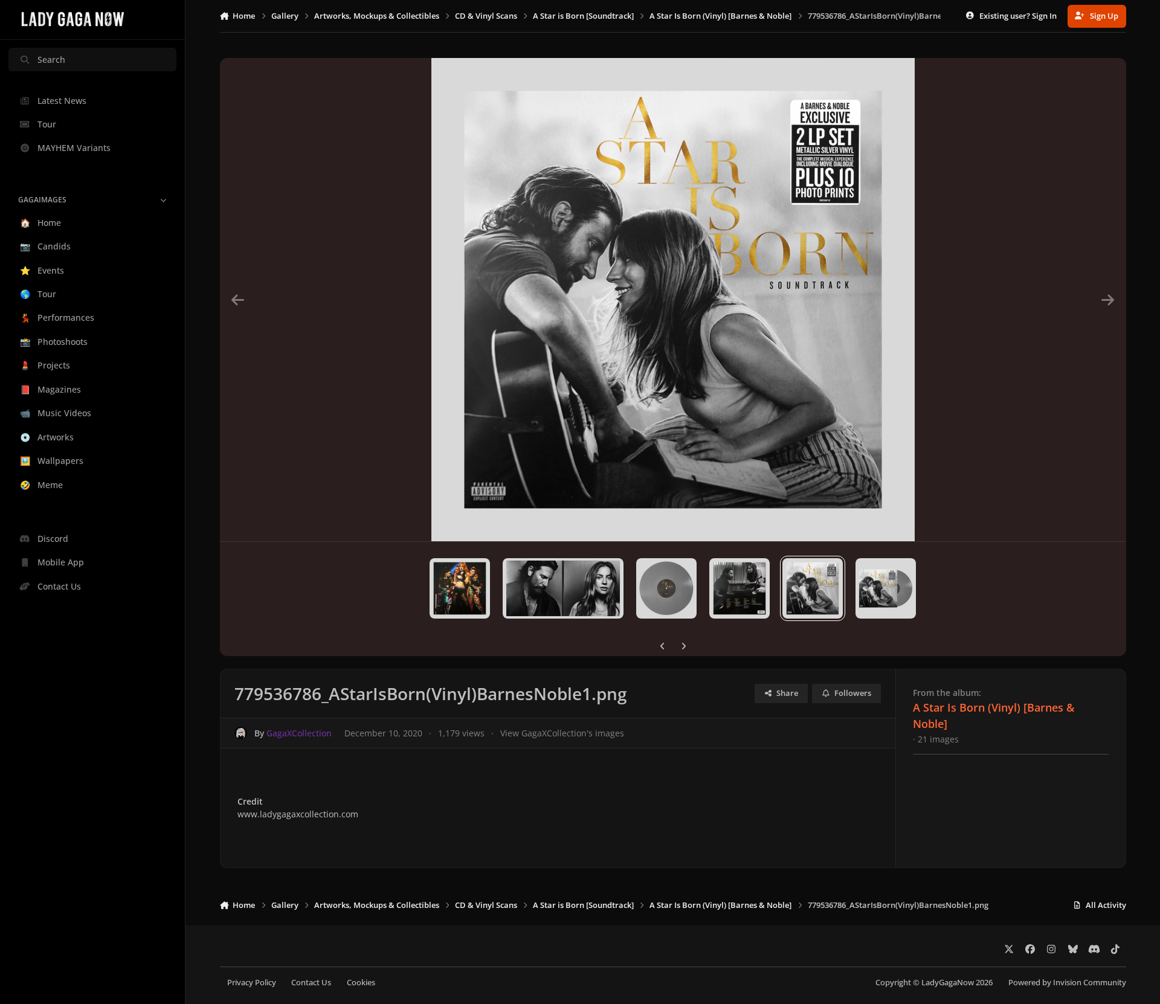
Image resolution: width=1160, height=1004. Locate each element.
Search (51, 59)
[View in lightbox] (673, 299)
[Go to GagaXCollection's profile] (240, 733)
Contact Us (311, 982)
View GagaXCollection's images (562, 733)
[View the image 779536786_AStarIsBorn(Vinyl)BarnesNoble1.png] (812, 588)
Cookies (361, 982)
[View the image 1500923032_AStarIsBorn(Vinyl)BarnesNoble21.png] (886, 588)
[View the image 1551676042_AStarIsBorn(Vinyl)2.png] (739, 588)
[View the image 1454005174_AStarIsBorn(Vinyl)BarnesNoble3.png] (666, 588)
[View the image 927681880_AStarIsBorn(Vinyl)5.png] (460, 588)
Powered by (1067, 982)
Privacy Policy (251, 982)
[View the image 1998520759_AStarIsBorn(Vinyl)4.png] (563, 588)
